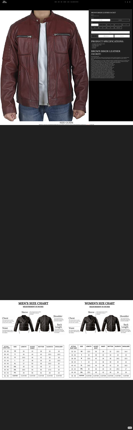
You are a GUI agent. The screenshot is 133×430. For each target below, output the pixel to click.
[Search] (125, 2)
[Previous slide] (1, 66)
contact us (88, 124)
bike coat (92, 59)
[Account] (127, 2)
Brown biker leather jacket (95, 56)
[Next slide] (87, 66)
